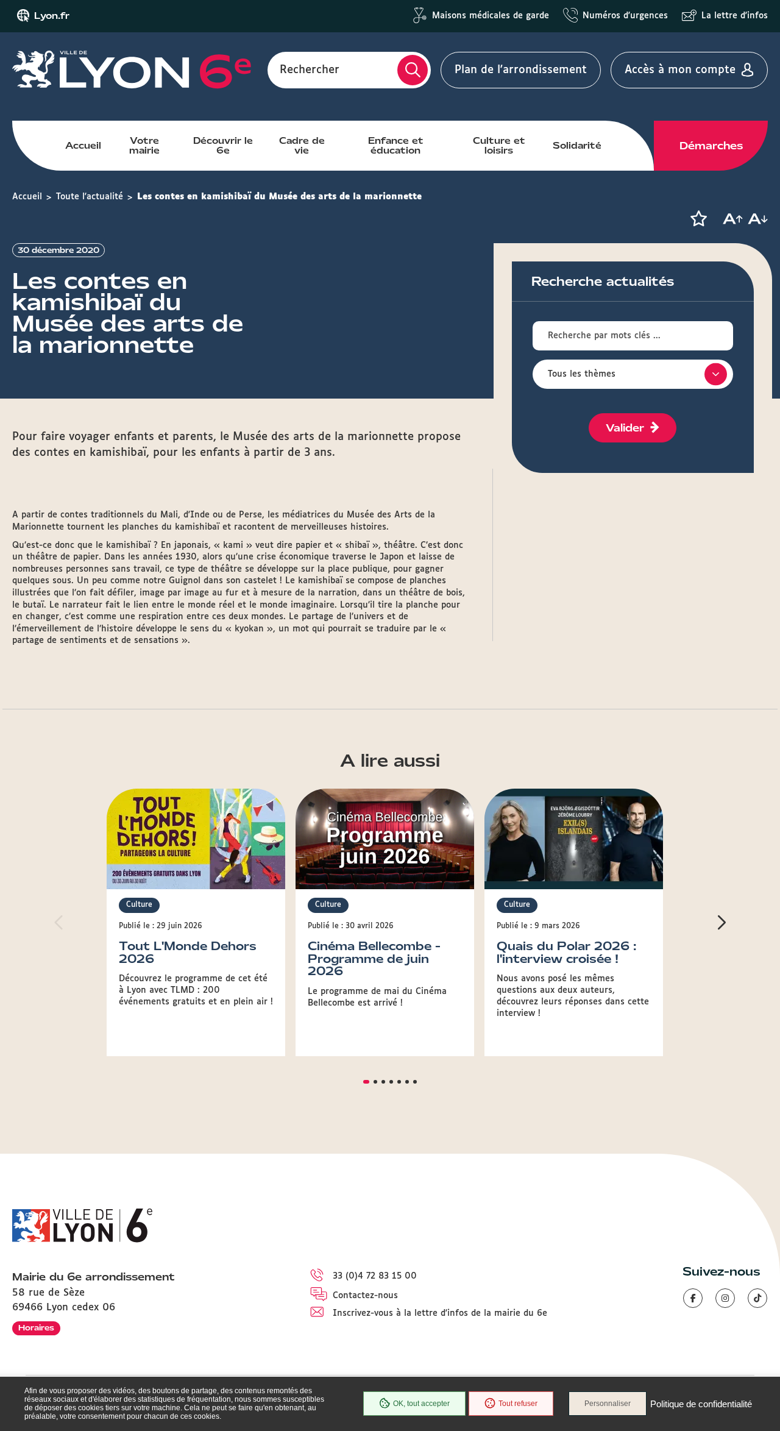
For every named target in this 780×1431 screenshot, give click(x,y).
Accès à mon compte (680, 70)
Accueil (83, 146)
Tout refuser (517, 1403)
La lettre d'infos (734, 16)
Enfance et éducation (396, 146)
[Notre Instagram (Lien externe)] (725, 1298)
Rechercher (309, 70)
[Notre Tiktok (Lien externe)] (757, 1298)
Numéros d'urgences (625, 16)
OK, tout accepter (421, 1403)
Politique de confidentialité (701, 1404)
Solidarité (577, 146)
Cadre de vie (302, 146)
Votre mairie (144, 146)
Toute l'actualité (89, 197)
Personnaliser (607, 1403)
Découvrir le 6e (223, 146)
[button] (698, 219)
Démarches (711, 145)
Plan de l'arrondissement (521, 70)
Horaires (36, 1328)
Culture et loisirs (499, 146)
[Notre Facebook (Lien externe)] (693, 1298)
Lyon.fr (51, 16)
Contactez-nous (365, 1295)
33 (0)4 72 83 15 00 (375, 1276)
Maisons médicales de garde (490, 16)
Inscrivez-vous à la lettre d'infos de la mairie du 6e (440, 1313)
